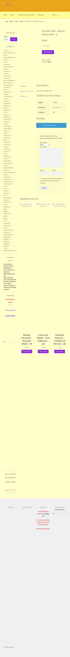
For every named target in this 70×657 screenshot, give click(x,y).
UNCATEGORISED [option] (10, 250)
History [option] (6, 175)
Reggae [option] (6, 211)
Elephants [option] (7, 145)
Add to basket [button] (26, 351)
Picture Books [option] (9, 83)
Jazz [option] (6, 186)
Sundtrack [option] (7, 232)
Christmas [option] (7, 64)
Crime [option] (6, 131)
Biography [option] (7, 106)
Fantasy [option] (6, 147)
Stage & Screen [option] (9, 230)
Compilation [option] (8, 119)
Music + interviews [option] (9, 80)
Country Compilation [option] (10, 125)
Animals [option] (7, 101)
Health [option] (6, 165)
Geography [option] (7, 161)
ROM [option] (6, 218)
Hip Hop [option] (7, 170)
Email (54, 170)
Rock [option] (6, 216)
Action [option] (6, 50)
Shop (11, 15)
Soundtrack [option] (8, 225)
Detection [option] (7, 135)
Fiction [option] (6, 151)
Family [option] (6, 69)
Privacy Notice (7, 283)
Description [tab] (23, 86)
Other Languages (8, 277)
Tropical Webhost (59, 509)
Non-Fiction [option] (8, 198)
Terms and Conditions (9, 285)
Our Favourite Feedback (10, 279)
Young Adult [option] (8, 237)
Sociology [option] (7, 223)
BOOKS (11, 21)
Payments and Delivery (10, 281)
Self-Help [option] (7, 87)
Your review (43, 147)
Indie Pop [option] (7, 177)
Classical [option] (7, 115)
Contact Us (7, 272)
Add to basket (48, 52)
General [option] (6, 158)
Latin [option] (6, 188)
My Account (40, 15)
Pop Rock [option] (7, 207)
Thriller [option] (6, 99)
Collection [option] (7, 117)
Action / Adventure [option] (10, 53)
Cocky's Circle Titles (9, 270)
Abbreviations (7, 268)
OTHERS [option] (7, 244)
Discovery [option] (7, 138)
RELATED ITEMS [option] (9, 247)
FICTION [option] (7, 149)
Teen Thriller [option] (8, 96)
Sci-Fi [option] (6, 221)
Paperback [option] (8, 202)
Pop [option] (6, 204)
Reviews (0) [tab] (23, 96)
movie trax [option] (7, 78)
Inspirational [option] (8, 179)
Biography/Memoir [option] (10, 57)
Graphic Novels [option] (9, 163)
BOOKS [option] (7, 110)
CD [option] (5, 113)
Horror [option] (6, 73)
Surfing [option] (6, 94)
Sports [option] (6, 227)
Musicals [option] (7, 193)
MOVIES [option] (7, 239)
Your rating (43, 142)
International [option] (8, 184)
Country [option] (7, 122)
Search (5, 36)
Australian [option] (7, 103)
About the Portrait (8, 266)
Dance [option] (6, 133)
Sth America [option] (8, 92)
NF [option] (5, 195)
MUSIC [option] (7, 241)
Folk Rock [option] (7, 156)
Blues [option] (6, 108)
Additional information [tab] (27, 91)
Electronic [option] (7, 142)
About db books (8, 264)
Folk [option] (5, 154)
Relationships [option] (8, 85)
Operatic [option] (7, 200)
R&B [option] (5, 209)
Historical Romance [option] (10, 172)
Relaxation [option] (7, 214)
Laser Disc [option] (7, 76)
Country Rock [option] (8, 128)
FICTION (16, 21)
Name (42, 170)
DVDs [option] (6, 140)
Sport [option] (6, 90)
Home (5, 15)
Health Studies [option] (8, 168)
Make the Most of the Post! (26, 15)
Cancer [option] (6, 60)
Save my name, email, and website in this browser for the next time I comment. (51, 181)
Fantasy (22, 21)
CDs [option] (6, 62)
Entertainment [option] (9, 66)
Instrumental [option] (8, 181)
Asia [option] (5, 55)
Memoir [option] (6, 191)
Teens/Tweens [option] (8, 234)
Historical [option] (7, 71)
